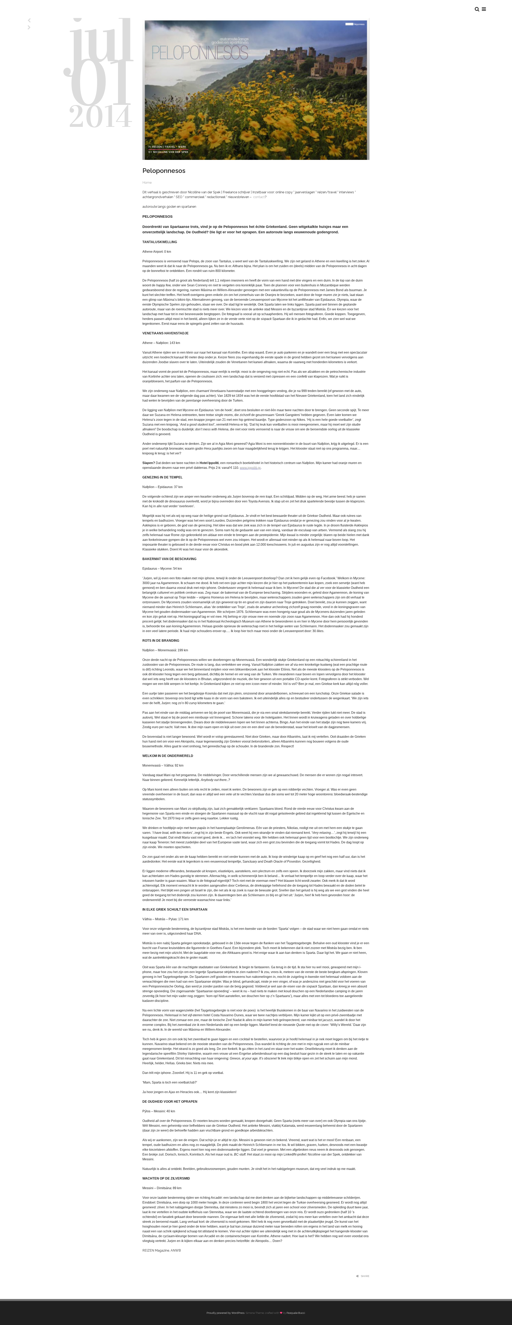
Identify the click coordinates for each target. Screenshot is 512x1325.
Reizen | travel (163, 146)
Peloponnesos (163, 170)
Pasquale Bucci (296, 1312)
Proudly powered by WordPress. (226, 1312)
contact (258, 197)
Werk (182, 146)
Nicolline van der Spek (170, 151)
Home (147, 182)
